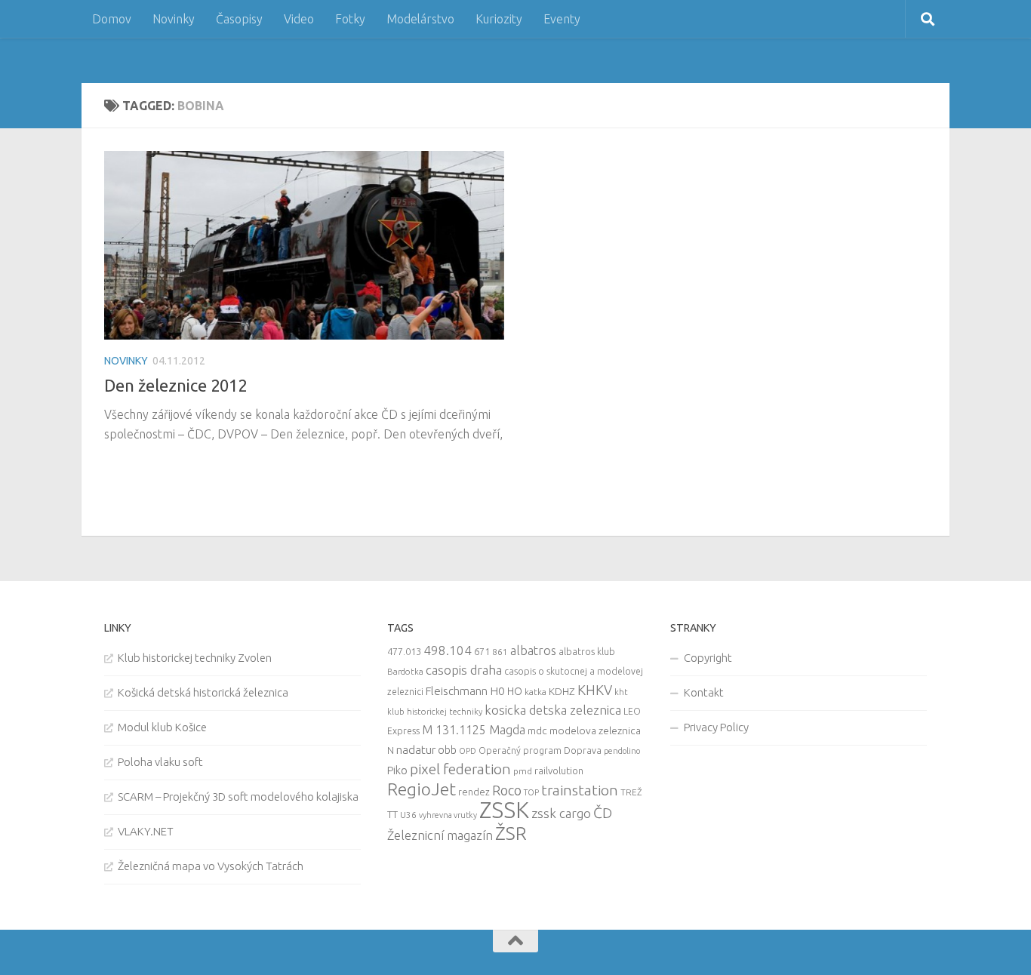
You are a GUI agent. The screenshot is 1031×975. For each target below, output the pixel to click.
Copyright (708, 657)
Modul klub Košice (162, 727)
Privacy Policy (716, 727)
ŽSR (511, 833)
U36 (408, 815)
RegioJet (421, 789)
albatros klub (587, 652)
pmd (522, 771)
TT (392, 814)
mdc (537, 730)
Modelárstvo (420, 19)
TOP (531, 792)
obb (447, 750)
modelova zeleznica (595, 730)
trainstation (579, 790)
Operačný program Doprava (540, 750)
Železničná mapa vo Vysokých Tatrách (210, 866)
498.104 (447, 650)
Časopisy (239, 19)
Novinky (173, 19)
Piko (397, 770)
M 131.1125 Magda (473, 730)
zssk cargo (561, 813)
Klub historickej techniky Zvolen (195, 657)
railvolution (558, 770)
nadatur (415, 749)
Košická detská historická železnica (203, 692)
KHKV (594, 689)
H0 (497, 690)
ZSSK (504, 810)
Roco (507, 790)
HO (514, 691)
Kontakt (704, 692)
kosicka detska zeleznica (553, 710)
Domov (111, 19)
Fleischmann (457, 690)
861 (500, 652)
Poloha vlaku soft (160, 761)
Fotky (350, 19)
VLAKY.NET (146, 831)
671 (482, 651)
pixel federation (460, 769)
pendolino (622, 750)
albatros (533, 650)
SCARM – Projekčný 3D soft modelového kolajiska (238, 796)
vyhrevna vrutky (448, 815)
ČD (602, 812)
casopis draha (464, 670)
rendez (474, 791)
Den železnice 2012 (175, 385)
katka (535, 692)
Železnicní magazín (440, 835)
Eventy (561, 19)
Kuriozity (498, 19)
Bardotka (405, 671)
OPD (467, 750)
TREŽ (631, 792)
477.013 (404, 651)
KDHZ (562, 691)
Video (299, 19)
